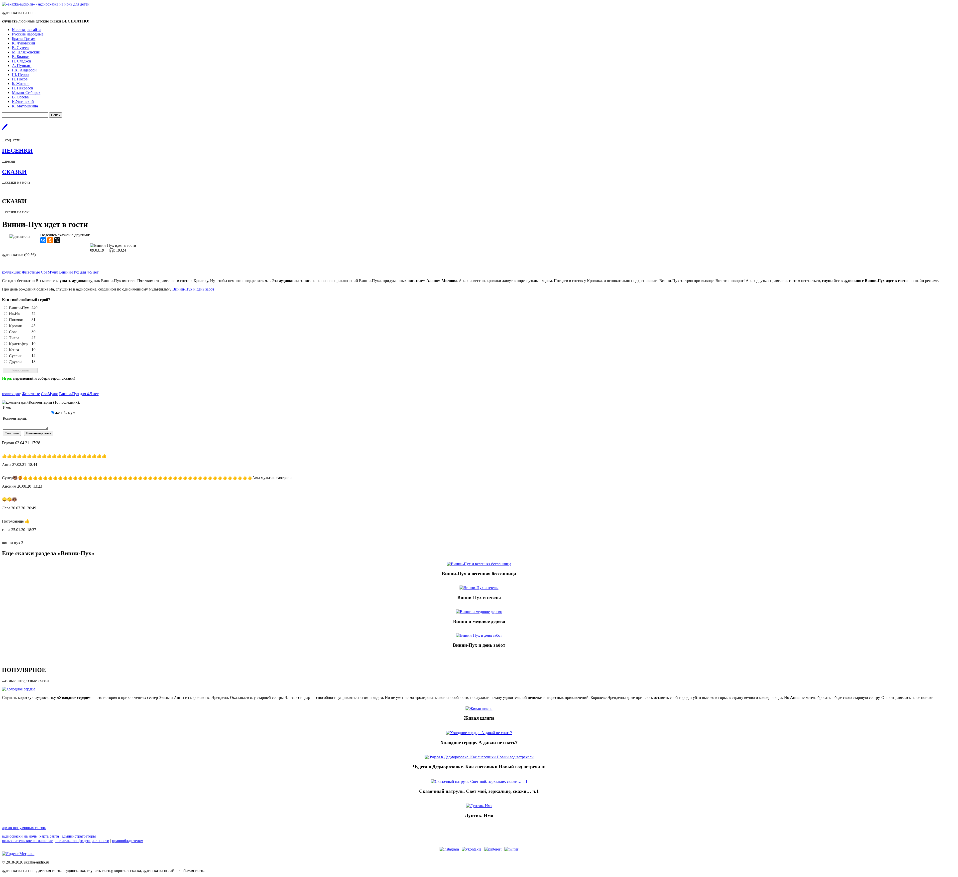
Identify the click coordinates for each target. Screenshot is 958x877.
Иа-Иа (14, 314)
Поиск (55, 115)
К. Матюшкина (25, 106)
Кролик (15, 326)
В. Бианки (20, 56)
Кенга (14, 350)
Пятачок (16, 320)
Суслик (15, 356)
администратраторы (79, 836)
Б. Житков (20, 83)
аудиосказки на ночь (19, 836)
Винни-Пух (19, 308)
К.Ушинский (23, 101)
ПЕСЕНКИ (17, 150)
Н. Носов (20, 79)
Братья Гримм (23, 38)
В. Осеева (20, 97)
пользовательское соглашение (27, 841)
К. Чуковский (23, 43)
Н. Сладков (21, 61)
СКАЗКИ (14, 172)
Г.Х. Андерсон (24, 70)
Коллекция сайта (26, 29)
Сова (13, 332)
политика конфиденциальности (82, 841)
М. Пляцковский (26, 52)
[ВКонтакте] (43, 240)
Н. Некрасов (22, 88)
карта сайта (49, 836)
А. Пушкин (21, 65)
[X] (57, 240)
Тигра (14, 338)
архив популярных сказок (24, 828)
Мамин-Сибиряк (26, 92)
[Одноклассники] (50, 240)
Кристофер (18, 344)
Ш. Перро (20, 74)
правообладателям (127, 841)
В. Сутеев (20, 47)
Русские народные (27, 34)
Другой (15, 362)
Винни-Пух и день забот (193, 289)
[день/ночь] (19, 236)
